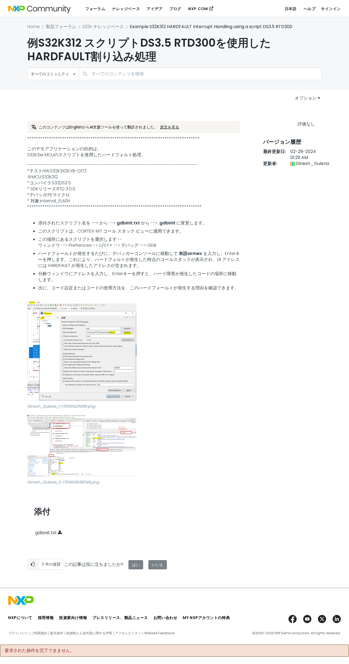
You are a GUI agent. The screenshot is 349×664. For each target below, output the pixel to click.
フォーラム (95, 8)
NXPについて (20, 617)
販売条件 (56, 633)
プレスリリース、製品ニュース (120, 617)
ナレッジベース (126, 8)
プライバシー (18, 633)
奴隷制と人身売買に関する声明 (89, 633)
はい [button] (136, 564)
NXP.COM (198, 8)
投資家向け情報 (73, 617)
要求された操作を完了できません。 (39, 651)
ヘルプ (310, 8)
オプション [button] (306, 98)
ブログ (175, 8)
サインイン (331, 8)
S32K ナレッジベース (103, 26)
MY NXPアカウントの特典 (206, 617)
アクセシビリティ (128, 633)
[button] (81, 350)
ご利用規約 (39, 633)
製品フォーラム (61, 26)
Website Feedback (159, 633)
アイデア (155, 8)
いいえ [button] (157, 564)
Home (33, 26)
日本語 (291, 8)
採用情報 (46, 617)
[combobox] (200, 73)
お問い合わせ (165, 617)
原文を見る (169, 127)
